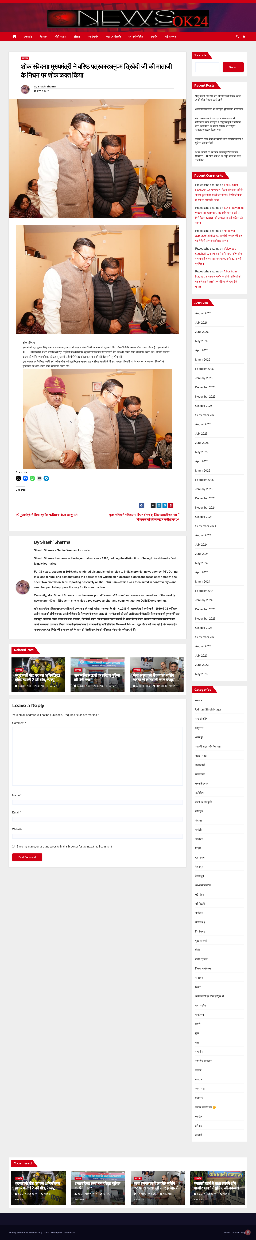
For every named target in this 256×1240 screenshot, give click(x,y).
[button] (237, 36)
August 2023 (203, 646)
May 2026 (201, 341)
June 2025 (202, 442)
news (198, 700)
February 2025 (204, 479)
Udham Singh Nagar (208, 709)
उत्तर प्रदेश (201, 755)
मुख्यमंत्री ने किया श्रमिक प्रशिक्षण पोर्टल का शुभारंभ (48, 515)
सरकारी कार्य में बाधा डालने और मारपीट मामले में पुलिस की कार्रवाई (216, 1185)
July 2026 (201, 322)
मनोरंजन (199, 1014)
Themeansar (69, 1232)
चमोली (198, 829)
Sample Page (239, 1232)
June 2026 (202, 331)
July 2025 (201, 433)
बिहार (198, 987)
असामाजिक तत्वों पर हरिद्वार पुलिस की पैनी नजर (97, 677)
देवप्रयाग (199, 857)
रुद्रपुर (198, 1079)
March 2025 (202, 470)
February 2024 (204, 590)
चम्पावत (199, 839)
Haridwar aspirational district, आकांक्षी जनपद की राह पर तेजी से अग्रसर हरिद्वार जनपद (218, 235)
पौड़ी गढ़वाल (60, 36)
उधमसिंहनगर (201, 783)
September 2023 (205, 637)
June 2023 (202, 664)
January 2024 (203, 600)
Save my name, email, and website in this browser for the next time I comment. (65, 846)
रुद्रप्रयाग (200, 1088)
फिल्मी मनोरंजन (203, 968)
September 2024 (205, 526)
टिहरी (198, 848)
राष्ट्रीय (154, 36)
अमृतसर (199, 728)
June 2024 (202, 553)
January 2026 (203, 378)
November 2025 (205, 396)
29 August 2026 (28, 1194)
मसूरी (198, 1024)
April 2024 (201, 572)
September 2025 (205, 415)
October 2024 (203, 516)
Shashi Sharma (47, 86)
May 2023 (201, 674)
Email (16, 812)
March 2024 (202, 581)
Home (227, 1232)
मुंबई (197, 1033)
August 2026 (203, 313)
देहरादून (199, 866)
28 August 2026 (88, 1194)
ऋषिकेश (199, 792)
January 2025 (203, 489)
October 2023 (203, 627)
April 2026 (201, 350)
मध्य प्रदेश (200, 1005)
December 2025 (205, 387)
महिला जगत (170, 36)
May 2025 (201, 452)
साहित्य (199, 1116)
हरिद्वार (77, 36)
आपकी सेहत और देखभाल (208, 746)
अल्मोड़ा (199, 737)
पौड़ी (197, 950)
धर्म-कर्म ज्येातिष (136, 36)
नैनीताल (199, 913)
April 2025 (201, 461)
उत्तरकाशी (200, 765)
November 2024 (205, 507)
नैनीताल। (200, 922)
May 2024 (201, 563)
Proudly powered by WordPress (25, 1232)
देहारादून (44, 36)
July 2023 (201, 655)
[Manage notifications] (248, 1232)
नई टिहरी (199, 894)
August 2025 (203, 424)
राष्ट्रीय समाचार (203, 1061)
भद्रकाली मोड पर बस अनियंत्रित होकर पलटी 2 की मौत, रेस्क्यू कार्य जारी (38, 680)
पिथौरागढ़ (200, 931)
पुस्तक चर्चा (201, 940)
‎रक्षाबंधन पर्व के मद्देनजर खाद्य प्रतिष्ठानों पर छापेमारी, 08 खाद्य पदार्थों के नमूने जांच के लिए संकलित (218, 156)
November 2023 (205, 618)
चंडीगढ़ (199, 820)
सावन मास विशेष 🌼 (205, 1107)
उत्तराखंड (28, 36)
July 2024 (201, 544)
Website (17, 829)
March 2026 (202, 359)
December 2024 (205, 498)
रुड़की (198, 1070)
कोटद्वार (199, 811)
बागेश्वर (199, 977)
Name (16, 795)
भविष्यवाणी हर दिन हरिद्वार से (209, 996)
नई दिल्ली (200, 903)
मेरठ (197, 1042)
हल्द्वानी (198, 1135)
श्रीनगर (199, 1098)
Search (200, 55)
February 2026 (204, 368)
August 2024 (203, 535)
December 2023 (205, 609)
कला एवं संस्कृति (113, 36)
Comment (19, 722)
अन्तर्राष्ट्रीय (92, 36)
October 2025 (203, 405)
